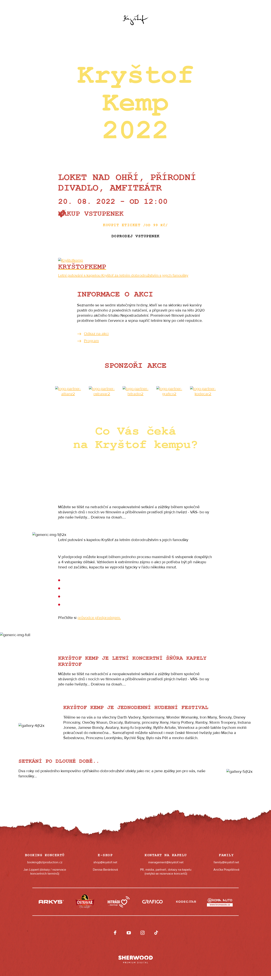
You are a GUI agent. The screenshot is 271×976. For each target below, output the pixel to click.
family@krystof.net (226, 862)
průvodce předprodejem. (99, 617)
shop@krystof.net (105, 862)
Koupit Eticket (135, 225)
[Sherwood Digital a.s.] (135, 958)
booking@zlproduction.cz (44, 862)
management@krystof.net (166, 862)
